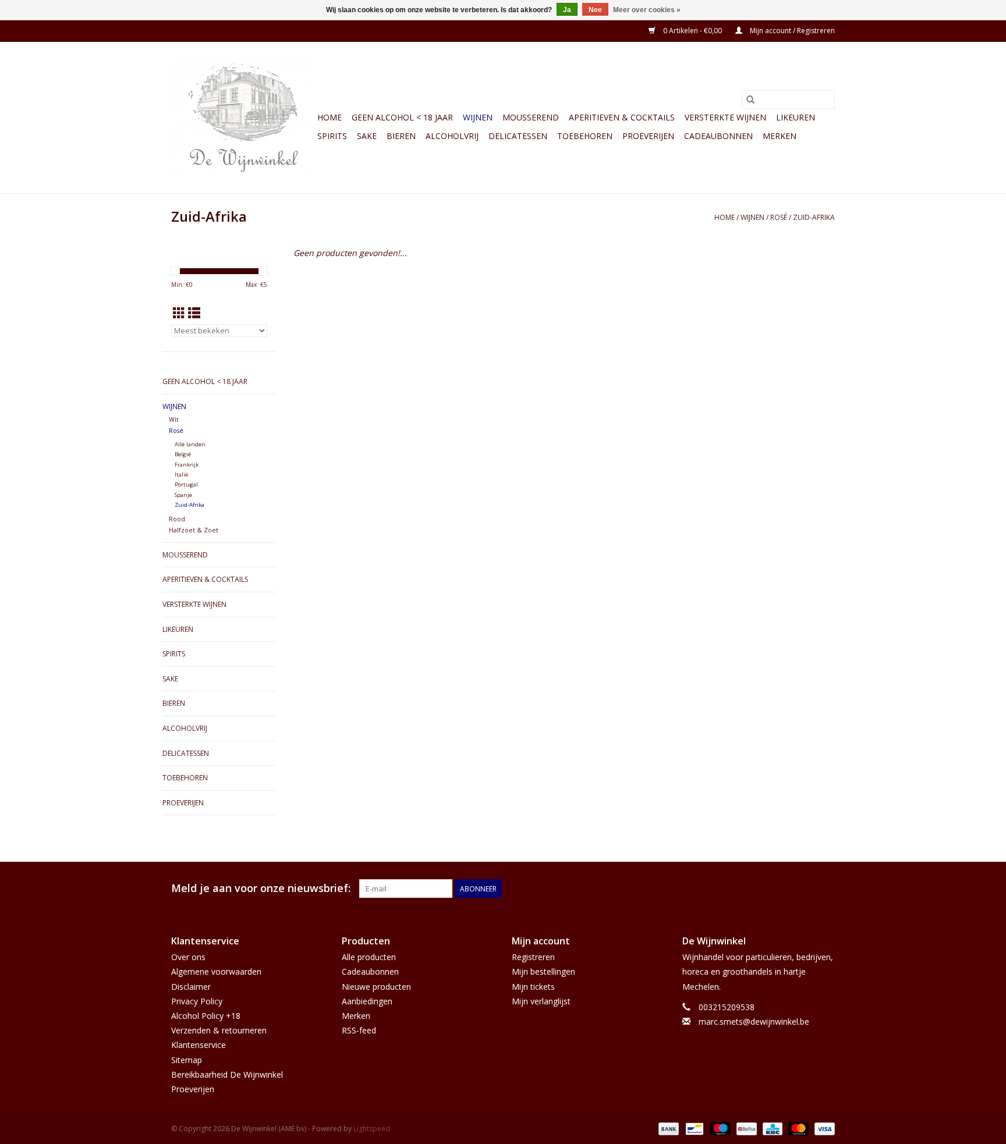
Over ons (188, 956)
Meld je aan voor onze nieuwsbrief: (260, 888)
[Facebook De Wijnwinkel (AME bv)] (804, 888)
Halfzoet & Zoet (193, 529)
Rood (177, 518)
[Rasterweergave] (179, 313)
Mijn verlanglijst (541, 1001)
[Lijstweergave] (194, 313)
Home (329, 117)
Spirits (332, 135)
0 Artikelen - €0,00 (692, 30)
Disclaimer (191, 986)
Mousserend (530, 117)
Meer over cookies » (647, 10)
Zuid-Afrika (814, 217)
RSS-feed (359, 1030)
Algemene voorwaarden (216, 971)
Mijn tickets (533, 986)
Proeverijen (648, 135)
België (183, 454)
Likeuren (795, 117)
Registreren (533, 956)
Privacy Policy (196, 1001)
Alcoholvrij (452, 135)
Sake (367, 135)
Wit (174, 419)
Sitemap (186, 1059)
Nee (595, 10)
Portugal (186, 484)
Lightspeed (371, 1129)
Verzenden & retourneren (219, 1030)
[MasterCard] (797, 1128)
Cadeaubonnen (718, 135)
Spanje (183, 495)
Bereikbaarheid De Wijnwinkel (227, 1074)
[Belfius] (745, 1128)
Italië (181, 474)
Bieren (401, 135)
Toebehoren (584, 135)
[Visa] (822, 1128)
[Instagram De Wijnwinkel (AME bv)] (825, 888)
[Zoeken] (750, 99)
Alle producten (369, 956)
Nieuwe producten (376, 986)
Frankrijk (187, 464)
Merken (779, 135)
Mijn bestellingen (543, 971)
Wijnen (478, 117)
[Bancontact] (693, 1128)
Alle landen (190, 444)
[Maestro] (719, 1128)
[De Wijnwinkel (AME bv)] (242, 117)
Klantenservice (198, 1044)
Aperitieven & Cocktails (622, 117)
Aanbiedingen (367, 1001)
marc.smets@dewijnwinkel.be (754, 1021)
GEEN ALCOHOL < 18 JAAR (402, 117)
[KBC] (771, 1128)
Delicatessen (517, 135)
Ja (567, 10)
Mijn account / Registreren (791, 30)
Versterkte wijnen (725, 117)
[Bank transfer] (667, 1128)
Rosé (778, 217)
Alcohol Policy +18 (205, 1015)
